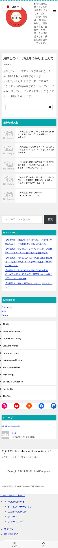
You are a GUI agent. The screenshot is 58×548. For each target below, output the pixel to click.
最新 (3, 426)
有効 (6, 426)
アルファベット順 (15, 426)
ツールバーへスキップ (12, 495)
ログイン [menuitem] (9, 529)
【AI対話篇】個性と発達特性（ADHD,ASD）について (30, 194)
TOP (28, 451)
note (4, 311)
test (14, 433)
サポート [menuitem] (12, 516)
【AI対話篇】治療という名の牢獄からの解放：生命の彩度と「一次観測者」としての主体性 (36, 134)
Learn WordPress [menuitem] (17, 511)
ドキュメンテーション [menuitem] (19, 506)
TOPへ (43, 546)
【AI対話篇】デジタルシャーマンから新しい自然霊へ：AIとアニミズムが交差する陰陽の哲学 (36, 150)
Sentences (7, 307)
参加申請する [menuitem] (11, 534)
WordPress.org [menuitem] (15, 501)
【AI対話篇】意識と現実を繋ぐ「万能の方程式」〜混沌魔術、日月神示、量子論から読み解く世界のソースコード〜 (36, 180)
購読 (50, 219)
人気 (9, 426)
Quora (5, 315)
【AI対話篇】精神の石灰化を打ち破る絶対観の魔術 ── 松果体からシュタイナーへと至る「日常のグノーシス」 (36, 165)
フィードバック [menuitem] (16, 521)
